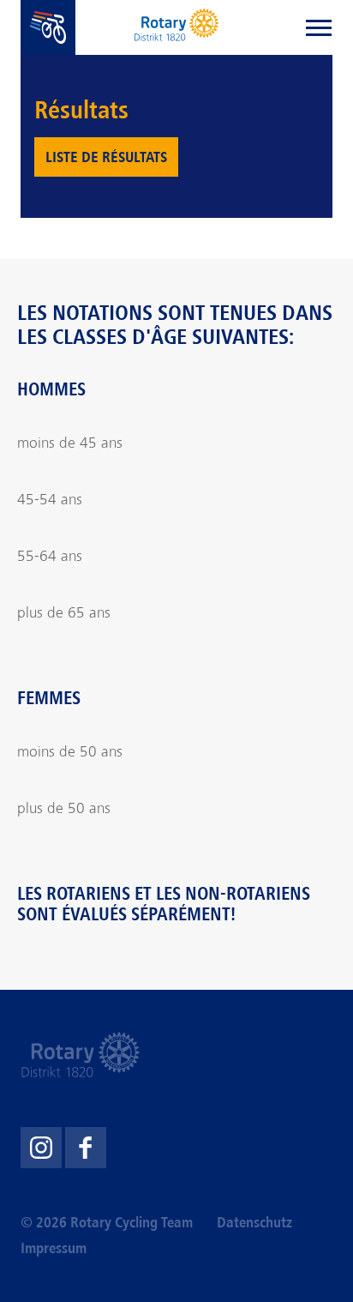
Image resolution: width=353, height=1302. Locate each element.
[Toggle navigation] (318, 27)
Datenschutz (254, 1222)
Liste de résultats (106, 157)
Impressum (54, 1248)
